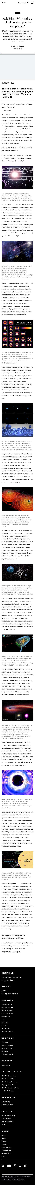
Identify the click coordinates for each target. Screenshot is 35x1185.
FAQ (3, 1156)
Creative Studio (7, 1118)
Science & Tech (7, 1048)
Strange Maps (6, 1016)
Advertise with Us (8, 1121)
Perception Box (7, 1028)
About (4, 1138)
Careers (4, 1141)
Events (4, 1124)
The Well (5, 1025)
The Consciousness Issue (10, 1088)
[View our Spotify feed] (25, 1165)
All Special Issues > (8, 1091)
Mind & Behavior (7, 1045)
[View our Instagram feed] (15, 1165)
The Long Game (7, 1013)
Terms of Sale (6, 1150)
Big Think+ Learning (8, 1115)
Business (5, 1051)
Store (3, 1135)
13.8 (3, 1019)
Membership (6, 1102)
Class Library (6, 1065)
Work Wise (5, 1022)
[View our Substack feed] (20, 1165)
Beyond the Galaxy (26, 943)
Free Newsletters (7, 1105)
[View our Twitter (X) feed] (3, 1165)
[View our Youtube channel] (9, 1165)
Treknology (8, 946)
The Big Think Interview (10, 994)
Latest (4, 991)
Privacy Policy (6, 1147)
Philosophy (5, 1042)
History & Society (8, 1054)
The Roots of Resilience (10, 1082)
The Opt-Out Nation (8, 1076)
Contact (4, 1144)
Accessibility (6, 1153)
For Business (21, 3)
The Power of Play (8, 1079)
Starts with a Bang (8, 1007)
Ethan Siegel (18, 46)
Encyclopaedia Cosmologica (11, 952)
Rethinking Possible (8, 1031)
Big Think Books (7, 1010)
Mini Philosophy (7, 1004)
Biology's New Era (8, 1085)
